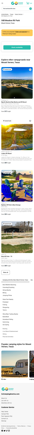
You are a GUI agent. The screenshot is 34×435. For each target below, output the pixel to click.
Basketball (6, 316)
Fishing (5, 305)
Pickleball (5, 302)
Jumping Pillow (7, 295)
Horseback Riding (8, 319)
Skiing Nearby (7, 290)
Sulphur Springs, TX (6, 151)
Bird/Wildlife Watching (9, 285)
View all (5, 272)
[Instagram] (9, 431)
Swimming (6, 322)
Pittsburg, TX (4, 100)
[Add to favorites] (30, 69)
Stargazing (6, 307)
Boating (5, 328)
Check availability (17, 47)
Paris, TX (3, 254)
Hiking (4, 334)
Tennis (5, 310)
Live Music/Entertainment (10, 331)
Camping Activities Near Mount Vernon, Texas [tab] (15, 280)
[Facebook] (2, 431)
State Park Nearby (8, 299)
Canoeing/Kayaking (8, 287)
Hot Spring (6, 324)
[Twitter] (5, 431)
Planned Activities (8, 336)
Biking (4, 293)
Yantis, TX (4, 203)
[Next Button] (31, 82)
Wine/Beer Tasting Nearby (10, 314)
